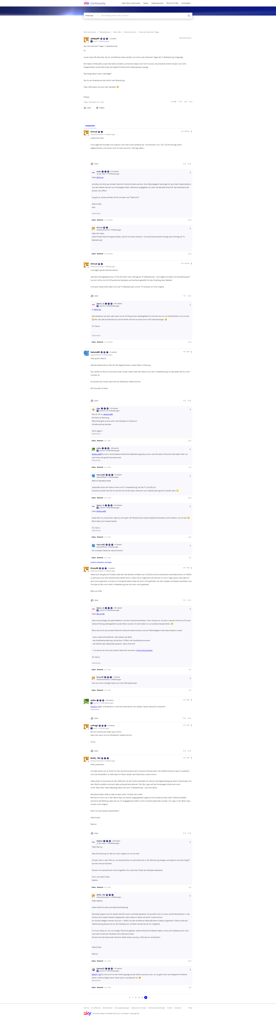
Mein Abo (117, 32)
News (145, 3)
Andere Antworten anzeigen (101, 562)
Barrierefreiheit (108, 1008)
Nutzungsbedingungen (122, 1008)
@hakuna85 (108, 414)
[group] (173, 101)
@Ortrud (99, 177)
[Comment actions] (191, 131)
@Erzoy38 (100, 614)
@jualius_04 (95, 707)
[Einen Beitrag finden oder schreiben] (189, 16)
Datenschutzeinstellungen (156, 1008)
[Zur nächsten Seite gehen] (149, 997)
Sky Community (90, 32)
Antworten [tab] (90, 126)
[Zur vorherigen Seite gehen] (130, 997)
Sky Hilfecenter (96, 1008)
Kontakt (169, 1008)
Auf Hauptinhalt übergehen (10, 1)
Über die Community (131, 3)
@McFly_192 (96, 974)
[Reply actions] (190, 173)
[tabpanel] (138, 563)
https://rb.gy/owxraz (144, 650)
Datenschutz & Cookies (139, 1008)
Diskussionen (157, 3)
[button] (94, 220)
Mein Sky (86, 1008)
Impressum (177, 1008)
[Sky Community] (96, 3)
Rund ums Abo (130, 32)
